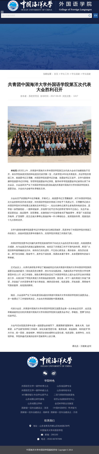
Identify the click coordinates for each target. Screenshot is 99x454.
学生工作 (65, 74)
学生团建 (76, 74)
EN (95, 15)
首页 (56, 74)
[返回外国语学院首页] (49, 5)
